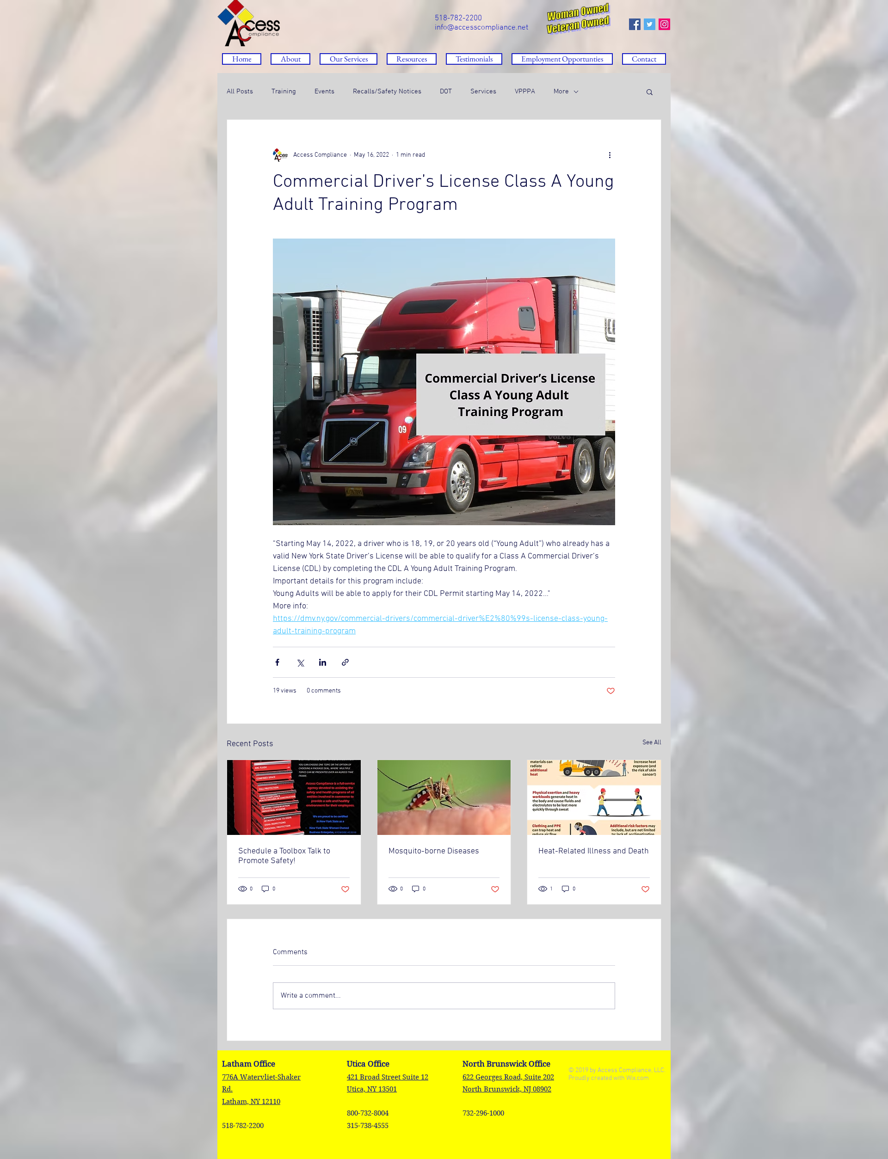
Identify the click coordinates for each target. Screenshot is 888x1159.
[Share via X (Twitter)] (300, 662)
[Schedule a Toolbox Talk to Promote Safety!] (294, 797)
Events (324, 91)
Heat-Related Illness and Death (593, 851)
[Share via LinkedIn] (322, 662)
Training (283, 91)
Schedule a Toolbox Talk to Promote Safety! (284, 856)
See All (651, 743)
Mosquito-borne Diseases (433, 851)
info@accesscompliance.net (481, 27)
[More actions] (609, 154)
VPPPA (525, 91)
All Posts (240, 91)
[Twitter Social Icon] (649, 24)
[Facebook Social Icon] (635, 24)
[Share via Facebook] (277, 662)
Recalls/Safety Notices (387, 91)
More (561, 91)
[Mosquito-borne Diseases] (444, 797)
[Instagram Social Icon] (664, 24)
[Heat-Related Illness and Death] (594, 797)
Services (483, 91)
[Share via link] (345, 662)
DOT (446, 91)
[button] (412, 59)
